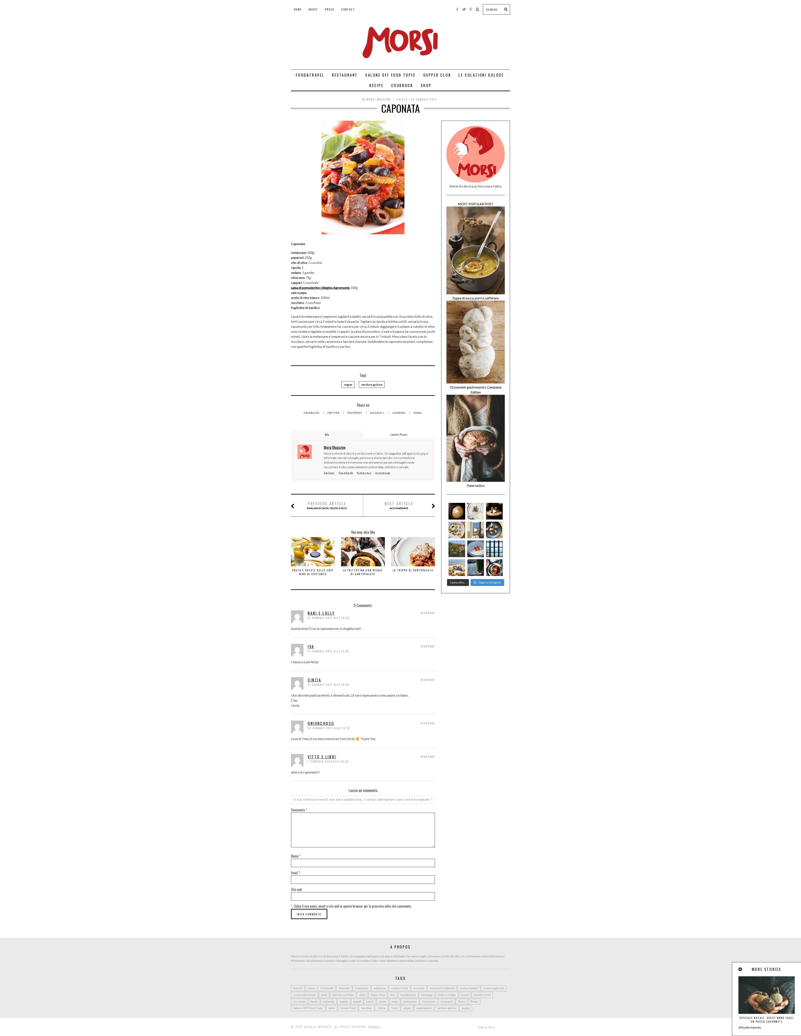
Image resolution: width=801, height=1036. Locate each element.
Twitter (333, 412)
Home (298, 9)
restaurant (410, 1001)
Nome (295, 856)
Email (418, 412)
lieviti (314, 1001)
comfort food (399, 988)
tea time (366, 1008)
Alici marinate (399, 505)
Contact (348, 9)
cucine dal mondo (304, 995)
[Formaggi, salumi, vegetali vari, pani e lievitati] (456, 530)
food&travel (408, 995)
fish (392, 995)
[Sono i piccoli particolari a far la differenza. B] (494, 567)
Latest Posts (398, 434)
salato (402, 99)
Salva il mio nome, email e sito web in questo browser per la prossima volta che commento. (352, 906)
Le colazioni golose (481, 75)
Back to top (486, 1027)
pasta (370, 1001)
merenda (328, 1001)
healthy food (482, 995)
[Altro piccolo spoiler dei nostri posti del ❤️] (475, 511)
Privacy (374, 1026)
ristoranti (447, 1001)
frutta (465, 995)
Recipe (376, 85)
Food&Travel (310, 75)
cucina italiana (469, 988)
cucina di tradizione (442, 988)
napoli (357, 1001)
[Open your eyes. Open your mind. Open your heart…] (475, 548)
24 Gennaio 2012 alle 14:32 (329, 728)
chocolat (344, 988)
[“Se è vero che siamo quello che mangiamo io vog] (456, 511)
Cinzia (314, 680)
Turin (394, 1008)
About (313, 9)
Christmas (361, 988)
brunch (297, 988)
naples (344, 1001)
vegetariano (424, 1008)
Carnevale (326, 988)
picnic (382, 1001)
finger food (378, 995)
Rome (474, 1001)
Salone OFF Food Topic (390, 75)
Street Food (348, 1008)
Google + (377, 412)
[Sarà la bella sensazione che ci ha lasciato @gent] (494, 530)
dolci (324, 995)
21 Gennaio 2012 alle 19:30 (328, 684)
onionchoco (321, 723)
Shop (426, 85)
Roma (461, 1001)
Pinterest (355, 412)
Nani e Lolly (321, 613)
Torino (381, 1008)
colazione (380, 988)
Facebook (312, 412)
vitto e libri (322, 756)
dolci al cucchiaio (343, 995)
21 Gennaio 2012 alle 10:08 (328, 618)
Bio (327, 434)
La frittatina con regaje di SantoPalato (363, 572)
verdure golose (371, 384)
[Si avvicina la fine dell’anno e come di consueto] (494, 511)
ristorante (428, 1001)
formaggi (427, 995)
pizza (395, 1001)
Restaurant (345, 75)
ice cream (299, 1001)
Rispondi (428, 613)
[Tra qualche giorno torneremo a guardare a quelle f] (494, 548)
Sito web (296, 889)
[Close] (740, 969)
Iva (311, 646)
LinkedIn (399, 412)
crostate (418, 988)
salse (331, 1008)
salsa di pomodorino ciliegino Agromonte (320, 288)
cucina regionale (493, 988)
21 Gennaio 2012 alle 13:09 (328, 651)
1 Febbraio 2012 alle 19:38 (328, 761)
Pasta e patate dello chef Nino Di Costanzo (313, 572)
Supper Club (437, 75)
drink (362, 995)
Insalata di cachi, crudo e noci (327, 505)
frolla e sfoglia (447, 995)
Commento (299, 809)
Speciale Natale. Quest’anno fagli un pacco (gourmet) (766, 1019)
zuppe (466, 1008)
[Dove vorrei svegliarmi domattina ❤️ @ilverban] (475, 567)
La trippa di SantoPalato (413, 570)
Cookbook (402, 85)
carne (311, 988)
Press (329, 9)
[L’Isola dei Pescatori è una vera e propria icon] (456, 548)
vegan (348, 384)
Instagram (382, 472)
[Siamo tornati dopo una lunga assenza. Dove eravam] (456, 567)
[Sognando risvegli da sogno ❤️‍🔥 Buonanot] (475, 530)
